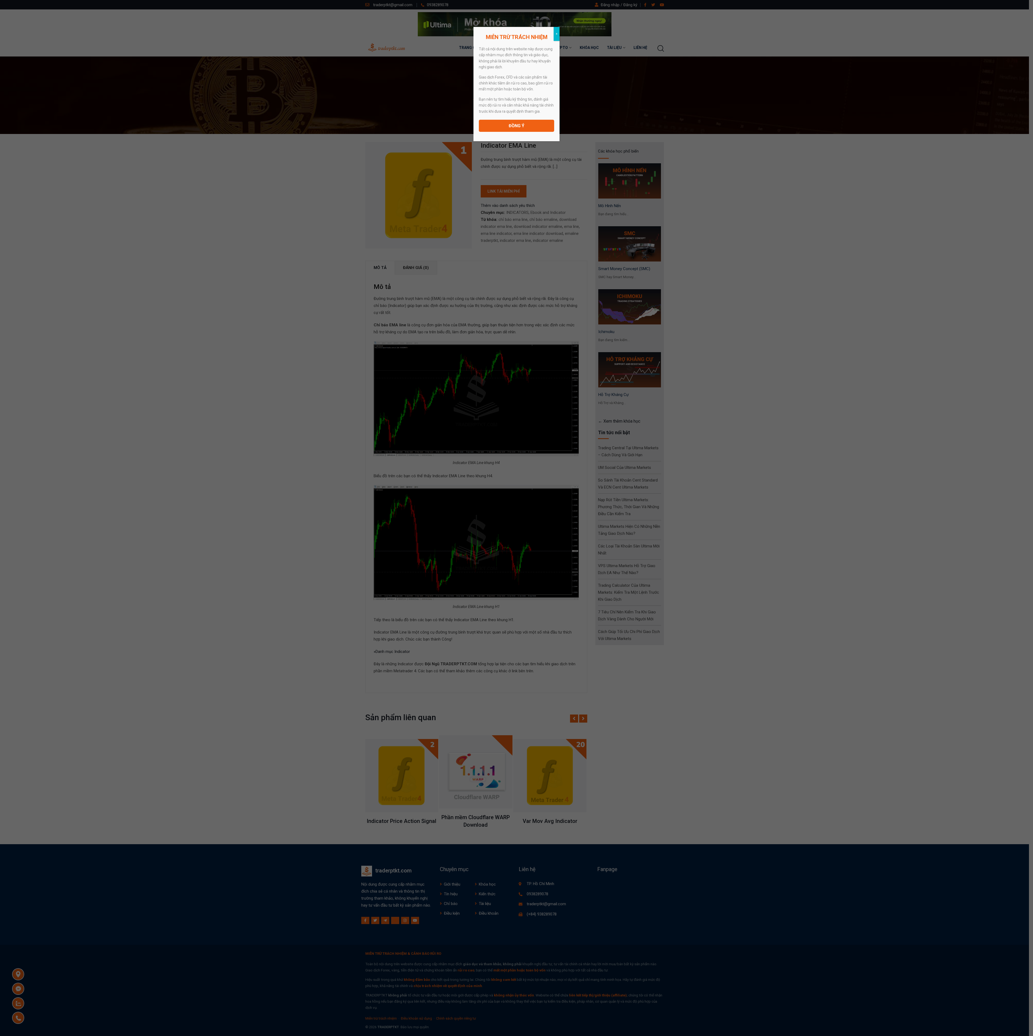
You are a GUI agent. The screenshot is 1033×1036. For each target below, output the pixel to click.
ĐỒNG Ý (516, 125)
